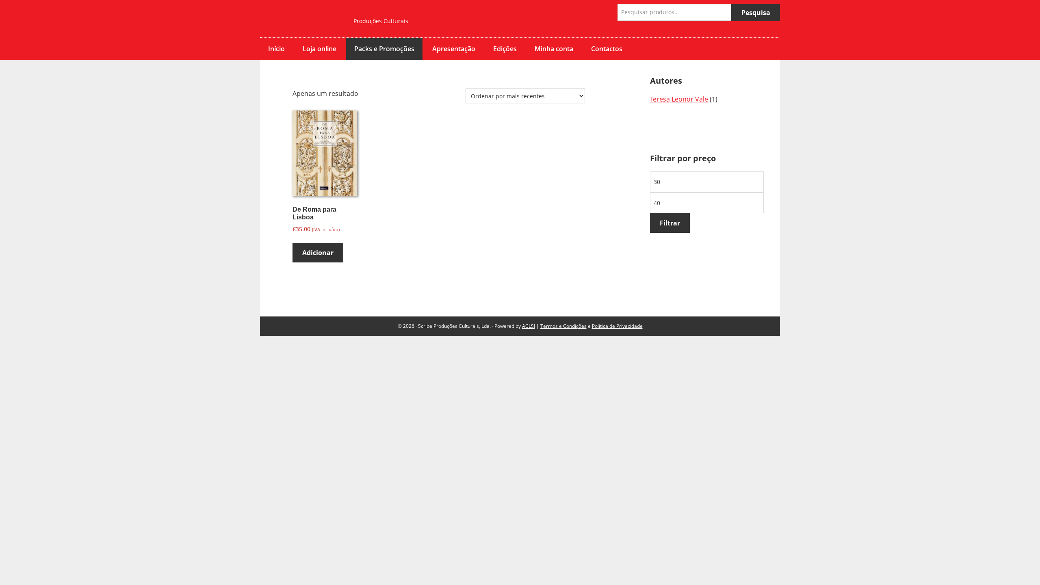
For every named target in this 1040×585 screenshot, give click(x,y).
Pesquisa (755, 12)
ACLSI (528, 326)
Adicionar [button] (318, 252)
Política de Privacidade (617, 326)
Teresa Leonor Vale (679, 99)
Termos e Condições (563, 326)
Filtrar (670, 223)
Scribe (300, 18)
